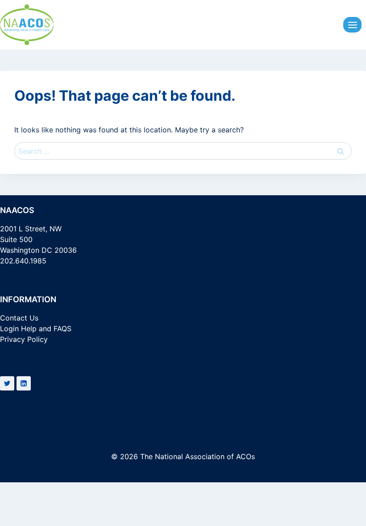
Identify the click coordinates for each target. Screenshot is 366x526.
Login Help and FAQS (35, 328)
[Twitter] (7, 383)
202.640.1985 (23, 260)
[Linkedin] (24, 383)
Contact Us (19, 317)
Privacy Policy (24, 339)
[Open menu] (352, 25)
